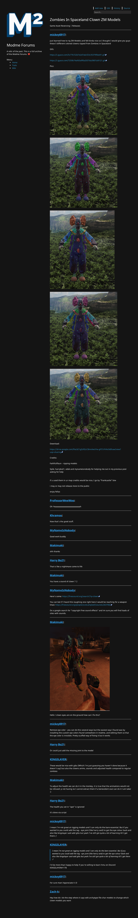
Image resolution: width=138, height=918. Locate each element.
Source (127, 8)
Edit (108, 8)
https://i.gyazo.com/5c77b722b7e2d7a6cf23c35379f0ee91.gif (77, 54)
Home (14, 62)
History (117, 8)
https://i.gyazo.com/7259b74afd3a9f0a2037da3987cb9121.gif (77, 60)
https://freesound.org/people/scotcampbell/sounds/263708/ (83, 604)
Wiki (14, 68)
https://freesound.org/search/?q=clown (80, 596)
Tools (14, 65)
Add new (99, 8)
